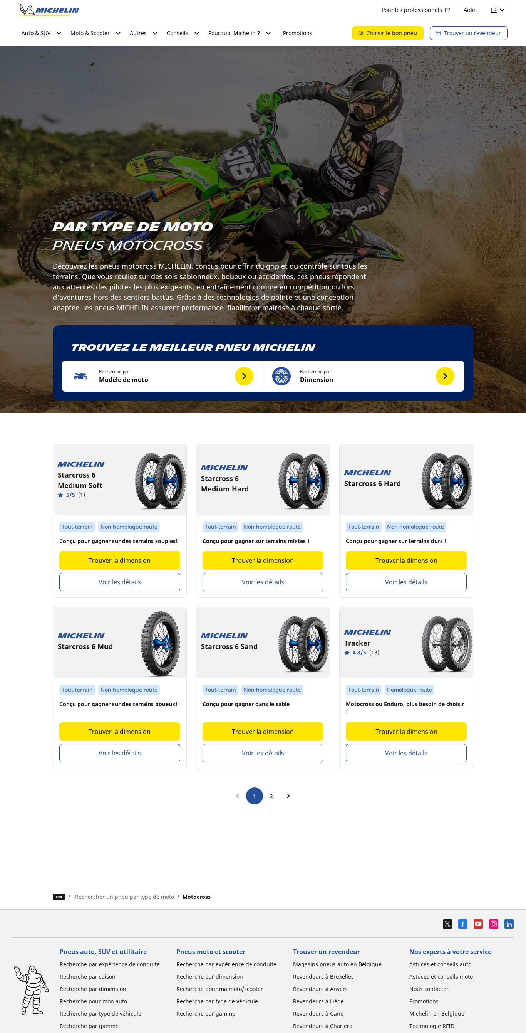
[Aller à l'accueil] (49, 10)
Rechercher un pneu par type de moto (124, 896)
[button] (162, 376)
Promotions (297, 33)
